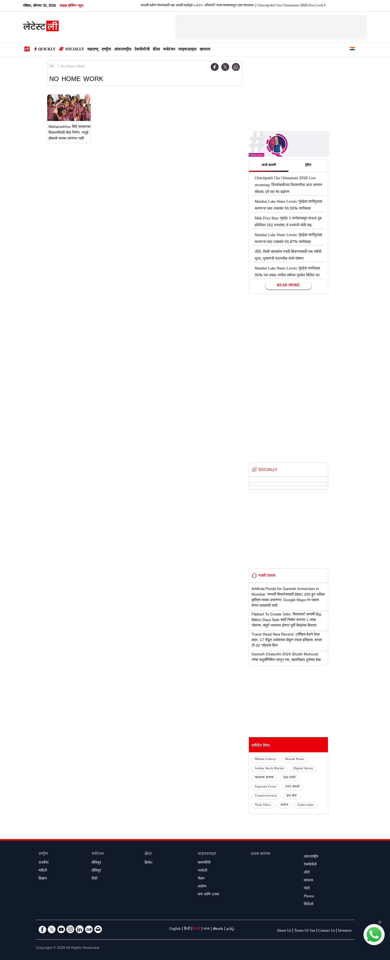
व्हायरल (205, 50)
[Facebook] (215, 67)
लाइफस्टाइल (187, 50)
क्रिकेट (148, 863)
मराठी (196, 929)
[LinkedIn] (80, 929)
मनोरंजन (169, 50)
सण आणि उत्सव (208, 895)
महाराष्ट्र (92, 50)
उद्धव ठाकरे (289, 778)
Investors (345, 931)
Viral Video (263, 805)
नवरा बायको (292, 787)
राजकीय (43, 863)
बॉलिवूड (96, 863)
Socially (74, 50)
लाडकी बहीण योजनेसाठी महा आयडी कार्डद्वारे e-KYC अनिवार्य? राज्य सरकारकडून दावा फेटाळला (185, 5)
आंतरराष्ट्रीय (122, 50)
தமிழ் (230, 929)
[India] (352, 49)
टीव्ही (94, 879)
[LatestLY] (41, 27)
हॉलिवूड (96, 871)
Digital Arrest (303, 769)
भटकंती (202, 871)
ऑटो (307, 873)
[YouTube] (61, 929)
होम (51, 67)
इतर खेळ (292, 796)
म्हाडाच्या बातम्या (264, 778)
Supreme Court (265, 787)
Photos (309, 897)
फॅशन (201, 879)
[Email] (98, 929)
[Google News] (89, 929)
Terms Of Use (304, 931)
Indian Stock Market (269, 769)
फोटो (307, 889)
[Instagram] (70, 929)
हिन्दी (187, 929)
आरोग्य (284, 805)
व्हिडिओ (308, 905)
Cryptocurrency (266, 796)
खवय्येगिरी (204, 863)
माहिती (42, 871)
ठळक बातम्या (260, 854)
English (175, 929)
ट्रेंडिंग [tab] (308, 165)
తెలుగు (218, 929)
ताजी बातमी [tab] (269, 165)
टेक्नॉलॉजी (142, 50)
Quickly (46, 50)
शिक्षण (42, 879)
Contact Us (326, 931)
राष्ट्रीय (106, 50)
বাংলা (206, 929)
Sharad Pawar (295, 759)
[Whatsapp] (236, 67)
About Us (284, 931)
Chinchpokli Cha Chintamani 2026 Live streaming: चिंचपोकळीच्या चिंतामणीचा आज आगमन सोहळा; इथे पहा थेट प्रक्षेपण (288, 185)
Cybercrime (305, 805)
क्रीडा (156, 50)
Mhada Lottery (265, 759)
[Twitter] (225, 67)
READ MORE (288, 286)
